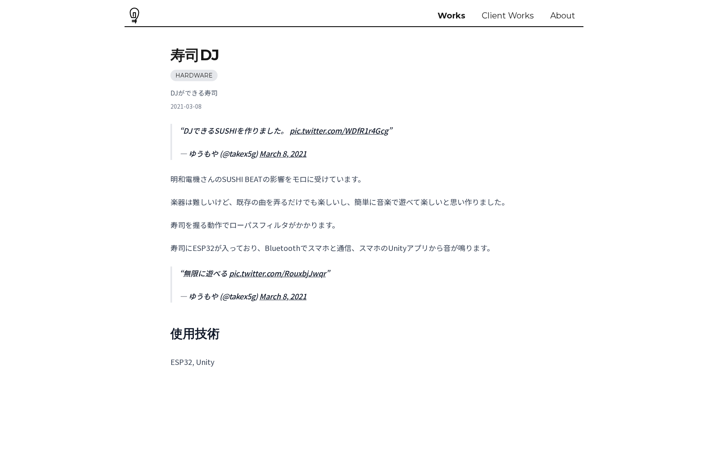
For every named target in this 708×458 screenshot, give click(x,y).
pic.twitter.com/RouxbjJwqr (277, 273)
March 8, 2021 (282, 153)
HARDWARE (194, 75)
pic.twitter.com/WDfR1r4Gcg (339, 130)
